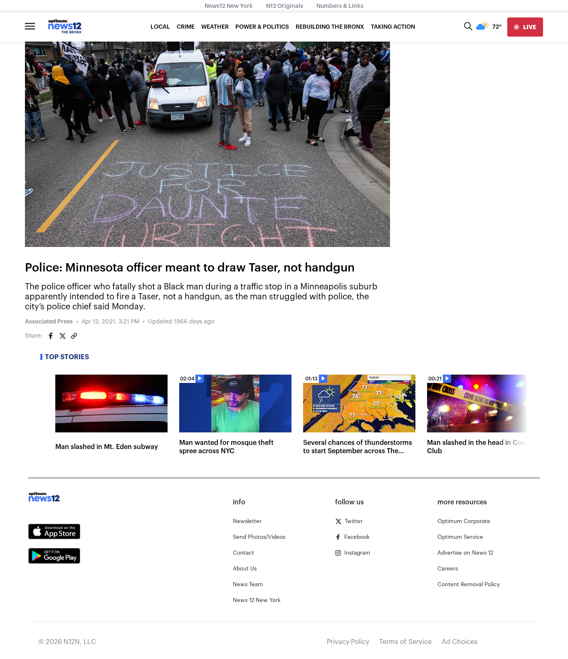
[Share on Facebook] (50, 336)
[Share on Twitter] (62, 336)
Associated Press (49, 322)
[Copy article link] (74, 336)
